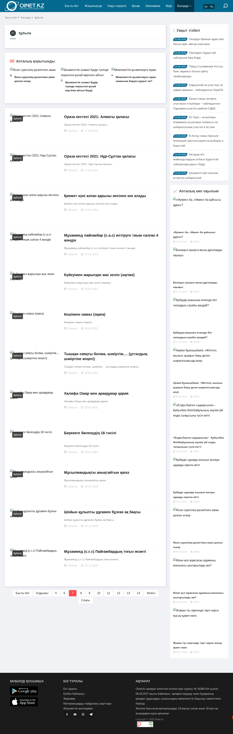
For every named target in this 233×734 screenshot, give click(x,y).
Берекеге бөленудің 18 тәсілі (90, 433)
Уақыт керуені (116, 5)
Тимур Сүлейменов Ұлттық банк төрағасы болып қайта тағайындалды (198, 71)
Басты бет (71, 5)
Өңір (169, 5)
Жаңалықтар (93, 5)
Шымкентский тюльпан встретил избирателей (195, 175)
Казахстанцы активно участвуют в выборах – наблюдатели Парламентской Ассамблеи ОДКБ (196, 103)
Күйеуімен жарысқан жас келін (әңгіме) (99, 275)
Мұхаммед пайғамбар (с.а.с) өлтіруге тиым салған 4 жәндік (111, 237)
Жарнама (69, 698)
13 (128, 593)
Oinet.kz (159, 719)
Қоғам (136, 5)
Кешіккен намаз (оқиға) (84, 314)
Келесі (151, 593)
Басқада (183, 5)
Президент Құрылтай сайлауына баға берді (194, 55)
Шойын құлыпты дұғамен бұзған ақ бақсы (102, 512)
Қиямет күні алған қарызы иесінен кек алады (105, 196)
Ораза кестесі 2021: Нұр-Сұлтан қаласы (100, 156)
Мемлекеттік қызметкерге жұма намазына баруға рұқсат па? (136, 79)
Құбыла (38, 17)
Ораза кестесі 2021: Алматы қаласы (96, 117)
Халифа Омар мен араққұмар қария (96, 393)
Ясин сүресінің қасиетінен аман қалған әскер (34, 79)
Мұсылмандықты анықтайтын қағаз (96, 472)
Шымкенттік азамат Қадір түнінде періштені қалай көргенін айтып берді (81, 86)
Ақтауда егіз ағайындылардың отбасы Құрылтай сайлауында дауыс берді (195, 159)
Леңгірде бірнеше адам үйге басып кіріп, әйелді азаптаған (198, 42)
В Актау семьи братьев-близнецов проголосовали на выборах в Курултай (198, 140)
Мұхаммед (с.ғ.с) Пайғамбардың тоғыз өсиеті (105, 551)
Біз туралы (70, 688)
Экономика (152, 5)
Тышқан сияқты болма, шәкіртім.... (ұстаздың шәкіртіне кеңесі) (105, 356)
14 (138, 593)
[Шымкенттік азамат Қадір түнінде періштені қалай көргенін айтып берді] (85, 75)
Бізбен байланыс (74, 693)
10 (98, 593)
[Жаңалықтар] (27, 6)
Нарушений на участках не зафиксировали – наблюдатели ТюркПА (198, 87)
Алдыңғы (42, 593)
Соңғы (85, 600)
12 (118, 593)
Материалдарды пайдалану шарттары (87, 703)
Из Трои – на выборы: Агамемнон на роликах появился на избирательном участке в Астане (195, 122)
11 (108, 593)
